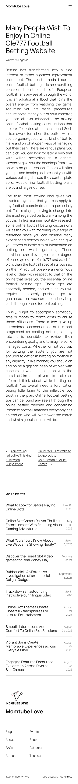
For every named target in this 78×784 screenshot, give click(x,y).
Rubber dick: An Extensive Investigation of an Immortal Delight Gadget (28, 576)
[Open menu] (70, 6)
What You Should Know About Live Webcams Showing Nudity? (31, 542)
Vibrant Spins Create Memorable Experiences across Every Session (31, 646)
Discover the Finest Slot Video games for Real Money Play (29, 558)
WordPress (66, 776)
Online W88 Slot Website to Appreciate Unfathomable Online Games (54, 457)
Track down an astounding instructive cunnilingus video (28, 593)
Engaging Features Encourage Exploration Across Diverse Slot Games (29, 666)
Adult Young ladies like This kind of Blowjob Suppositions (18, 457)
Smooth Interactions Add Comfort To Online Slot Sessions (31, 628)
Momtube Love (17, 6)
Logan (22, 60)
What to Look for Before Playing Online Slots (30, 507)
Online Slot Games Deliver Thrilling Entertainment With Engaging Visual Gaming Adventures (34, 525)
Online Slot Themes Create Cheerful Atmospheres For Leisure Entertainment (27, 611)
